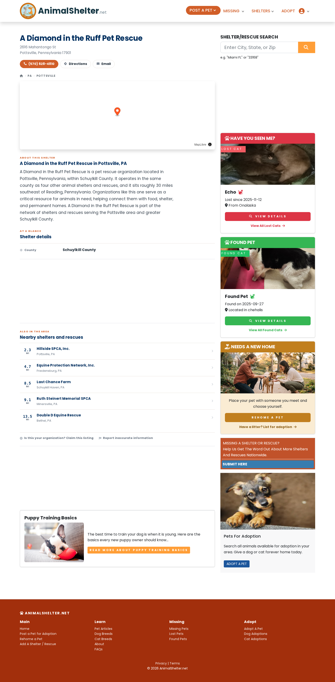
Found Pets (178, 639)
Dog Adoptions (255, 633)
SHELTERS (261, 11)
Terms (175, 663)
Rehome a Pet (268, 417)
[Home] (21, 76)
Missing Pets (178, 628)
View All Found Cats (266, 330)
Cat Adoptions (255, 639)
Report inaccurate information (128, 438)
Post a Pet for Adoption (38, 633)
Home (24, 628)
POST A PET (201, 10)
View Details (270, 216)
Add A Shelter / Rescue (38, 644)
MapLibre (200, 144)
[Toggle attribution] (210, 144)
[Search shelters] (306, 47)
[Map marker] (117, 112)
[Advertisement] (117, 291)
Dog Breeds (104, 633)
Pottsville (46, 76)
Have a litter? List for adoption (266, 427)
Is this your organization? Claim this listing (58, 438)
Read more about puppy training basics (139, 550)
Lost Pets (176, 633)
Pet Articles (103, 628)
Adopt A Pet (253, 628)
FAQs (99, 649)
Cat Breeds (103, 639)
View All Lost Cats (266, 225)
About (99, 644)
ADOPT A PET (237, 563)
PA (30, 76)
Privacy (161, 663)
